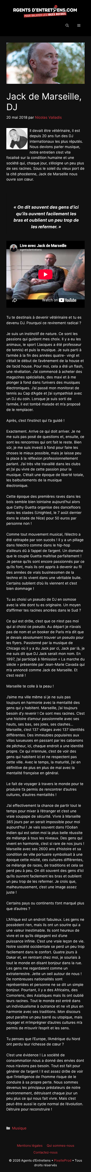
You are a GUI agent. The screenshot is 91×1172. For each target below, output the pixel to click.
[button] (67, 25)
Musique (19, 1128)
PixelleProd (62, 1160)
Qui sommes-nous (60, 1145)
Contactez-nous (45, 1152)
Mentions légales (30, 1145)
